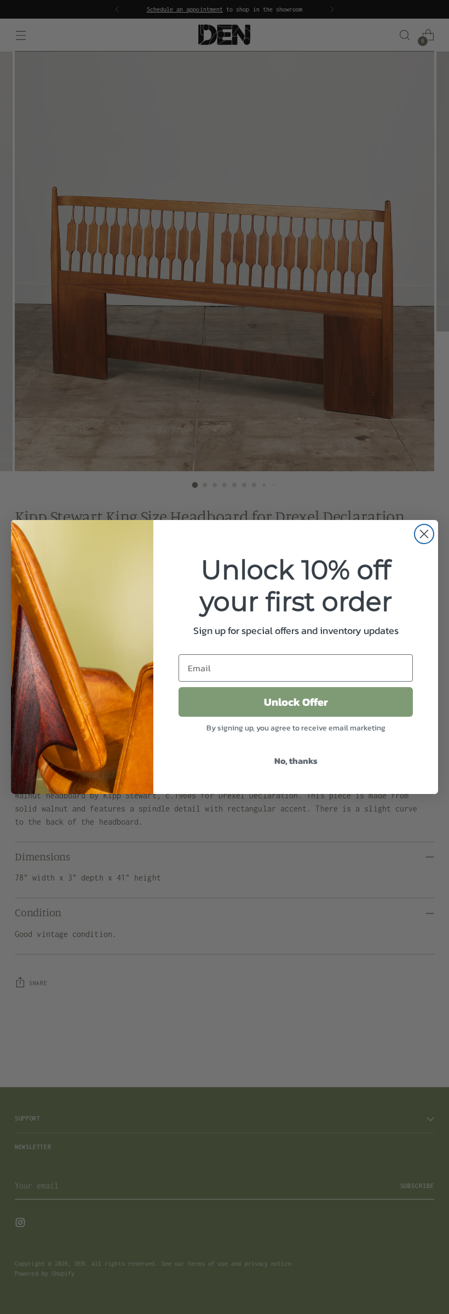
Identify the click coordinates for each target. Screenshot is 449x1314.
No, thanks (296, 760)
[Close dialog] (424, 534)
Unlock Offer (296, 702)
